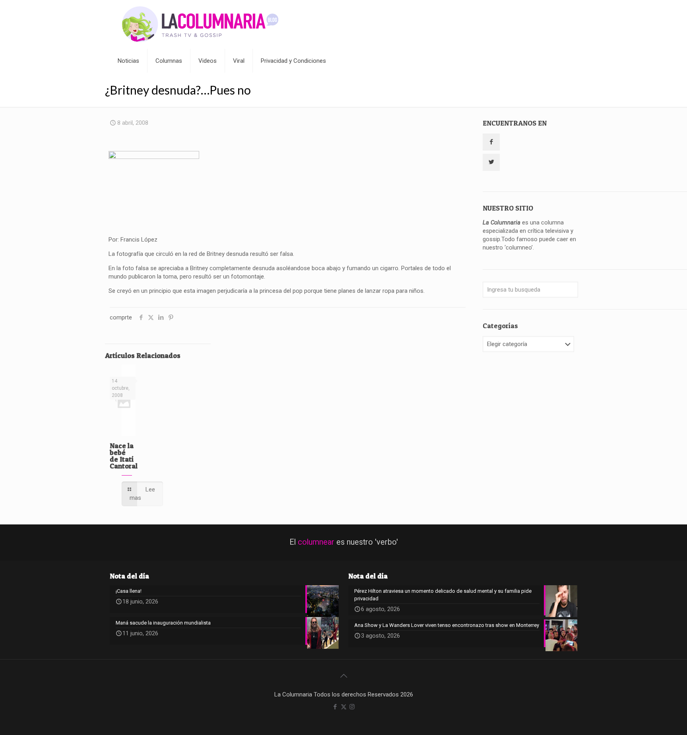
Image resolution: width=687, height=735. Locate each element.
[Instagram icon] (352, 706)
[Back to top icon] (343, 675)
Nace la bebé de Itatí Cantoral (124, 455)
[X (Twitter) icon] (344, 706)
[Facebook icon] (335, 706)
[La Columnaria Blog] (200, 24)
